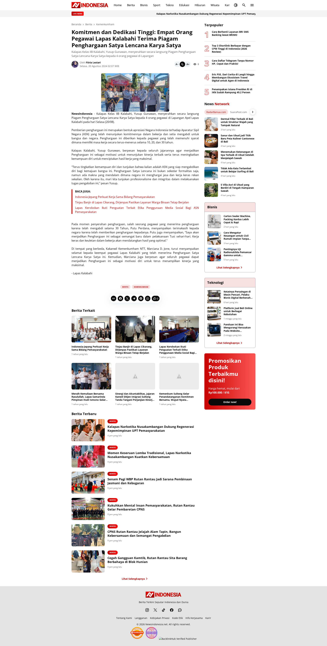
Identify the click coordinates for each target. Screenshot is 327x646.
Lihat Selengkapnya (133, 578)
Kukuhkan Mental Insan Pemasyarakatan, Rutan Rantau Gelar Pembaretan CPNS (151, 507)
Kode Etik (177, 618)
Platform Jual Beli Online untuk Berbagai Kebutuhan (238, 311)
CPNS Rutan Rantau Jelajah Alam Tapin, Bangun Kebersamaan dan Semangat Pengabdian (144, 534)
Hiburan (200, 5)
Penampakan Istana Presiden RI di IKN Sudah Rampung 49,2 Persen (232, 91)
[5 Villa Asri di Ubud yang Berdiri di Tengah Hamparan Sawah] (211, 190)
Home (118, 5)
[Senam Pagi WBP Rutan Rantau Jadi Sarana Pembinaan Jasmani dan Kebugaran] (88, 483)
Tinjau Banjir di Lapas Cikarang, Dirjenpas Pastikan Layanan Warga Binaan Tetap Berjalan (132, 202)
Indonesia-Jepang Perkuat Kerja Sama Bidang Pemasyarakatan (115, 197)
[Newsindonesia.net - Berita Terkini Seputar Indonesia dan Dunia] (90, 5)
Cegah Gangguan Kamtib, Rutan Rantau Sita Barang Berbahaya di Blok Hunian (147, 560)
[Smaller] (177, 64)
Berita (131, 5)
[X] (127, 298)
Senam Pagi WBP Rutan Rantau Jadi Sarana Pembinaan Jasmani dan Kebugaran (149, 481)
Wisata (215, 5)
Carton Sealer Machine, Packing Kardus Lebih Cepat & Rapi (237, 219)
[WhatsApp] (147, 298)
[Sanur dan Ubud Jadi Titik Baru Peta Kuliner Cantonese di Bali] (211, 141)
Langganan (141, 618)
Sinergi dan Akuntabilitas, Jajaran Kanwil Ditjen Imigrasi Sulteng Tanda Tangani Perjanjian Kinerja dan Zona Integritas (134, 397)
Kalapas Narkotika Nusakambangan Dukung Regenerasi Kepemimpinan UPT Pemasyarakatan (200, 13)
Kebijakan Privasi (159, 618)
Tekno (170, 5)
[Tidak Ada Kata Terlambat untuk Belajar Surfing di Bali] (211, 174)
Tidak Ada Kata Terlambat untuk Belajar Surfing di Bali (237, 170)
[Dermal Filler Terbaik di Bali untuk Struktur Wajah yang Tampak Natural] (211, 124)
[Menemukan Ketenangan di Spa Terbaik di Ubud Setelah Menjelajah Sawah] (211, 157)
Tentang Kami (124, 618)
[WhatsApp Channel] (179, 610)
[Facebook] (120, 298)
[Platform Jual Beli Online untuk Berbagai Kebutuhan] (214, 313)
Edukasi (184, 5)
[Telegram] (134, 298)
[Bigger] (188, 64)
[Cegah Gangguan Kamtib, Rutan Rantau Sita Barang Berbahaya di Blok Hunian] (88, 561)
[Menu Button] (252, 5)
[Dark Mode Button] (235, 5)
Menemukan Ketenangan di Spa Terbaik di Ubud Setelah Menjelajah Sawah (237, 155)
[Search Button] (243, 5)
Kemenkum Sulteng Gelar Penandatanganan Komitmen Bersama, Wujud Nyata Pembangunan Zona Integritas (177, 397)
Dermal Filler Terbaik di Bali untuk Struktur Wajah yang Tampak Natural (237, 122)
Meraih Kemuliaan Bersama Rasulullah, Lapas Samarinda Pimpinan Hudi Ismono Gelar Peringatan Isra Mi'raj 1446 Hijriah (89, 397)
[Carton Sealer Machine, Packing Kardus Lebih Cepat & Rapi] (214, 221)
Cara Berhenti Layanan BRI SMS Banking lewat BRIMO (230, 33)
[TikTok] (163, 610)
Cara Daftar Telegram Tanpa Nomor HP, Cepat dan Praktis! (233, 62)
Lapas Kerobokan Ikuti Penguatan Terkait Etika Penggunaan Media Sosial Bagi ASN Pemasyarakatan (177, 350)
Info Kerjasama (194, 618)
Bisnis (144, 5)
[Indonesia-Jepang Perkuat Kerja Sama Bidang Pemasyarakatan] (91, 329)
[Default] (182, 64)
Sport (156, 5)
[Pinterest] (141, 298)
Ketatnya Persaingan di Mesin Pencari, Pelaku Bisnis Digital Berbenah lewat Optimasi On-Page (238, 294)
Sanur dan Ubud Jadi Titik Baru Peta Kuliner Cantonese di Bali (237, 138)
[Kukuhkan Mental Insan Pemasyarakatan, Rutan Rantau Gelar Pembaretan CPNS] (88, 509)
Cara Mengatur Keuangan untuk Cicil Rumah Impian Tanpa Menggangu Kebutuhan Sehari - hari (237, 236)
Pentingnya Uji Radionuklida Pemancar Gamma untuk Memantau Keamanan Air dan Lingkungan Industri (238, 252)
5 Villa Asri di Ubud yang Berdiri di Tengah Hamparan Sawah (237, 187)
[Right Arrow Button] (252, 112)
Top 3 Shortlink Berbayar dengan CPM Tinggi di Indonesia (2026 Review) (231, 48)
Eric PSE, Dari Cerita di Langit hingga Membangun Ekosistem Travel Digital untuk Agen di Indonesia (233, 77)
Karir (228, 5)
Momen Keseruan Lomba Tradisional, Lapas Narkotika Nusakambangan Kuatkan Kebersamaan (149, 455)
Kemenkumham (141, 287)
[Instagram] (147, 610)
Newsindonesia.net (156, 624)
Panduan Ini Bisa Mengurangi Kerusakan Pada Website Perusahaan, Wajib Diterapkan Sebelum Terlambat (237, 327)
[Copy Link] (113, 298)
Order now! (230, 402)
